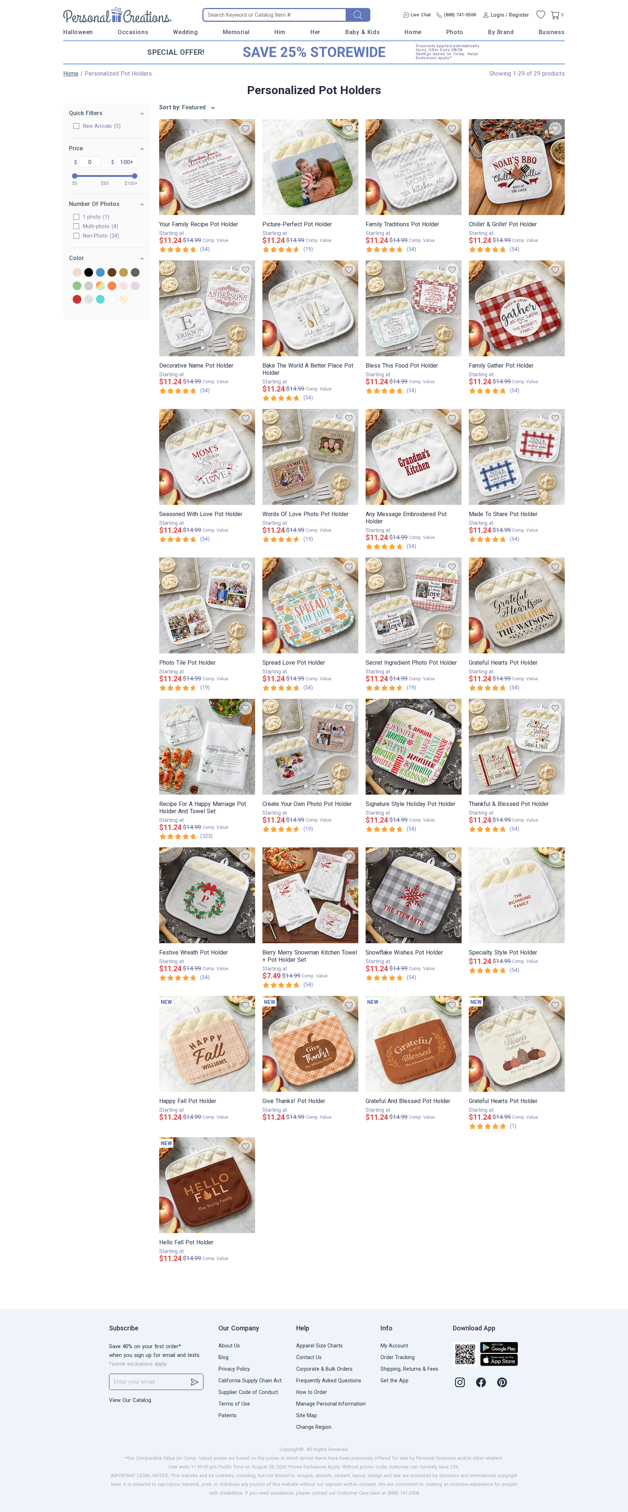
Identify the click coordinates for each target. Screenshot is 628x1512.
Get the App (394, 1380)
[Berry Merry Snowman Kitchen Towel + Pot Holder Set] (310, 895)
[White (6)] (112, 300)
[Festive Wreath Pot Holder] (207, 895)
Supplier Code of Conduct (248, 1392)
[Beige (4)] (77, 273)
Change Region (313, 1427)
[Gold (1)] (123, 273)
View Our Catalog (130, 1400)
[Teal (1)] (100, 300)
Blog (223, 1357)
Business (552, 32)
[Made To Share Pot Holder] (517, 457)
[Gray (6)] (135, 273)
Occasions (133, 32)
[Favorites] (541, 15)
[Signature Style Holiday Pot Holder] (414, 747)
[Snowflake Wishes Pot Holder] (414, 895)
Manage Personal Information (331, 1404)
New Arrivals (101, 126)
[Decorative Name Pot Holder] (207, 308)
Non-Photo (100, 236)
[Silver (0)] (88, 300)
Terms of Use (234, 1404)
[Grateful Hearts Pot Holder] (517, 605)
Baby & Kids (362, 32)
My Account (394, 1346)
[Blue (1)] (100, 273)
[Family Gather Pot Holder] (517, 308)
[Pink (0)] (123, 286)
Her (315, 32)
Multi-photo (99, 226)
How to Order (311, 1392)
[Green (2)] (77, 286)
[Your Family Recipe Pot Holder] (207, 167)
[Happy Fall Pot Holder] (207, 1044)
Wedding (185, 32)
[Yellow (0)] (123, 300)
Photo (454, 32)
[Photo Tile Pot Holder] (207, 605)
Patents (227, 1415)
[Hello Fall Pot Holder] (207, 1185)
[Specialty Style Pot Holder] (517, 895)
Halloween (78, 32)
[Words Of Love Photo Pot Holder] (310, 457)
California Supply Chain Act (250, 1380)
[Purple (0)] (135, 286)
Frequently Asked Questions (328, 1380)
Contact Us (309, 1357)
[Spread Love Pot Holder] (310, 605)
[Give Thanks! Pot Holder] (310, 1044)
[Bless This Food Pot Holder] (414, 308)
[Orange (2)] (112, 286)
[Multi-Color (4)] (100, 286)
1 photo (95, 217)
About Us (229, 1346)
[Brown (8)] (112, 273)
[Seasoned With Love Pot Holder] (207, 457)
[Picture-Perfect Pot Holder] (310, 167)
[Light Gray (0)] (88, 286)
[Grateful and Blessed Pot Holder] (414, 1044)
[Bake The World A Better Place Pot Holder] (310, 308)
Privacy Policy (234, 1369)
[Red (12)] (77, 300)
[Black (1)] (88, 273)
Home (412, 32)
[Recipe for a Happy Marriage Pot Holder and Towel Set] (207, 747)
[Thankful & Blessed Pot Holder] (517, 747)
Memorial (236, 32)
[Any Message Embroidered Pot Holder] (414, 457)
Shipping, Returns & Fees (409, 1369)
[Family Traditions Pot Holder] (414, 167)
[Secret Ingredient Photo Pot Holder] (414, 605)
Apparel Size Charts (319, 1346)
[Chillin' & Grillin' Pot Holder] (517, 167)
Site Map (306, 1415)
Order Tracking (398, 1357)
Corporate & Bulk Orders (324, 1369)
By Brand (501, 32)
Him (280, 32)
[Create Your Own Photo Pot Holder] (310, 747)
